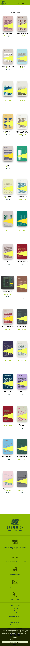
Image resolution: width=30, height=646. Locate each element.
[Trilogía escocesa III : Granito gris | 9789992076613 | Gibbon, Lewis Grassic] (22, 316)
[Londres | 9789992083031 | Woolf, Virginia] (7, 88)
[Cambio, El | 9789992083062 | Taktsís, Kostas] (22, 56)
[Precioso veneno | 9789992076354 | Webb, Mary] (7, 381)
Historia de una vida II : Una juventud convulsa (22, 132)
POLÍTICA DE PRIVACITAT (15, 623)
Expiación (22, 391)
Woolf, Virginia (8, 100)
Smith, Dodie (7, 132)
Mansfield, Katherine (22, 360)
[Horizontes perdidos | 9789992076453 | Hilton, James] (7, 446)
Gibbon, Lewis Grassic (8, 294)
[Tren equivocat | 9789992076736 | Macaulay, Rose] (22, 218)
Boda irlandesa (22, 164)
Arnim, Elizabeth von (8, 35)
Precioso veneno (8, 391)
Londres (8, 99)
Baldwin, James (8, 67)
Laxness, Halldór (22, 100)
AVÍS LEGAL (15, 621)
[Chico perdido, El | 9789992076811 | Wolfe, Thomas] (7, 186)
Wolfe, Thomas (8, 197)
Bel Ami (8, 424)
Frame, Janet (22, 263)
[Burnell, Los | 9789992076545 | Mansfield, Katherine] (22, 349)
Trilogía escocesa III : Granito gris (22, 327)
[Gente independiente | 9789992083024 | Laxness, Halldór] (22, 88)
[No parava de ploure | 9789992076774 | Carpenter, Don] (7, 218)
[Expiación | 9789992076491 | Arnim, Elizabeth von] (22, 381)
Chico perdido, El (7, 196)
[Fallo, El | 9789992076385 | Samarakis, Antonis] (22, 479)
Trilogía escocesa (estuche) (8, 292)
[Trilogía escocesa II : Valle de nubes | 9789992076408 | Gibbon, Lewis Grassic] (22, 446)
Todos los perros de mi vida (22, 294)
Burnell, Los (22, 359)
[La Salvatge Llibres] (3, 3)
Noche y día (8, 359)
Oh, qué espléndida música (22, 424)
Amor (8, 261)
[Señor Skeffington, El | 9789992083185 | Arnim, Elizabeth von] (7, 23)
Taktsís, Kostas (22, 67)
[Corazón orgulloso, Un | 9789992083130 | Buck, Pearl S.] (22, 23)
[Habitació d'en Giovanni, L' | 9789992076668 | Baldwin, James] (7, 316)
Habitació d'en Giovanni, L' (8, 327)
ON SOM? (15, 612)
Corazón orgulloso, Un (22, 34)
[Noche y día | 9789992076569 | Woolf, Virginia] (7, 349)
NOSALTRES (15, 608)
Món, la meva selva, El (8, 489)
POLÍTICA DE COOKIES (15, 624)
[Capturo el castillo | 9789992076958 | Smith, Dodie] (7, 121)
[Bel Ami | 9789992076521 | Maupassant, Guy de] (7, 414)
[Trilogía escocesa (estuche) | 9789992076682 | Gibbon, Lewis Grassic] (7, 282)
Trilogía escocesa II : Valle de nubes (22, 457)
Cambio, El (22, 66)
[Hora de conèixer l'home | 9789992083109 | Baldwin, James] (7, 56)
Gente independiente (22, 99)
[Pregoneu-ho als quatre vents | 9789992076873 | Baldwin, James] (7, 153)
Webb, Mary (8, 393)
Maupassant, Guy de (8, 425)
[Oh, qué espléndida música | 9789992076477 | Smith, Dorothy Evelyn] (22, 414)
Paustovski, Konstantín (22, 134)
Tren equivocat (22, 229)
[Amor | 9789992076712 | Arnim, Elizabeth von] (7, 251)
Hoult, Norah (22, 165)
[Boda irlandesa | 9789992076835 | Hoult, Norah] (22, 153)
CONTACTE (15, 610)
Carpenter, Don (8, 230)
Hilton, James (7, 458)
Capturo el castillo (8, 131)
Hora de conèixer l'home (8, 66)
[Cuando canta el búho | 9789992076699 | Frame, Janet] (22, 251)
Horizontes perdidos (7, 456)
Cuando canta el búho (22, 261)
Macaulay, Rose (22, 230)
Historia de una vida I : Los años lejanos (22, 197)
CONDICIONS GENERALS (15, 619)
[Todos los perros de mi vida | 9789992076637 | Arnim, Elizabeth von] (22, 284)
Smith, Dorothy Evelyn (22, 427)
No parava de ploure (8, 229)
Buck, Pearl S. (22, 35)
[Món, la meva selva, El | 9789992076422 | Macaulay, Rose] (7, 479)
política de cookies (5, 635)
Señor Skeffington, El (8, 34)
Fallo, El (22, 489)
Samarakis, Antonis (22, 490)
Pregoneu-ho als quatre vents (8, 164)
